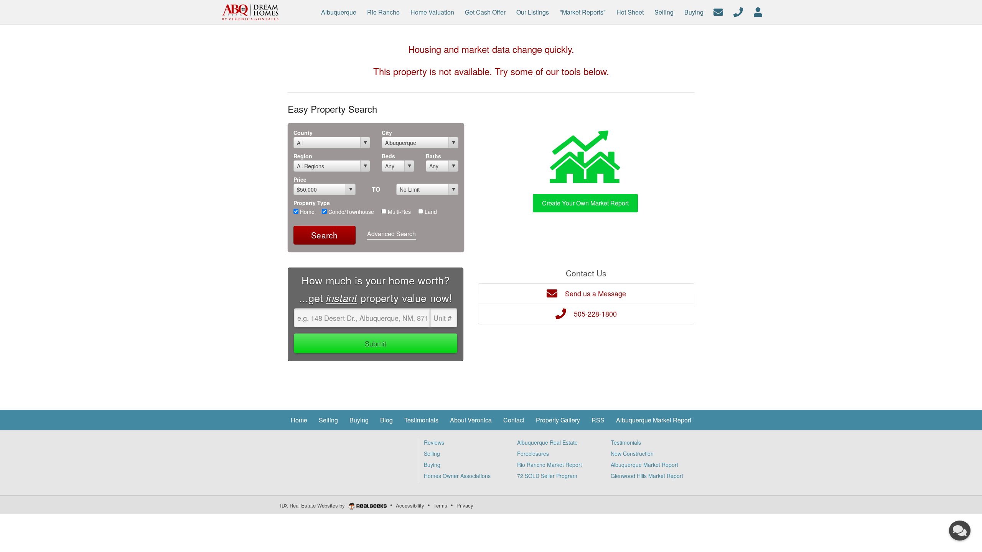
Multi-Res (398, 211)
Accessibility (410, 505)
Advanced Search (391, 233)
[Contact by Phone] (738, 11)
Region (302, 156)
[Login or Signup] (758, 11)
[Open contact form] (718, 11)
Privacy (464, 505)
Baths (433, 156)
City (387, 132)
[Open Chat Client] (959, 530)
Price (299, 179)
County (303, 132)
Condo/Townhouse (350, 211)
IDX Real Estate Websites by (313, 505)
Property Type (311, 203)
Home (306, 211)
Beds (388, 156)
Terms (440, 505)
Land (430, 211)
